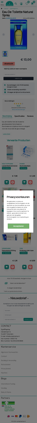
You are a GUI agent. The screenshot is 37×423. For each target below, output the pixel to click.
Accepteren (18, 226)
